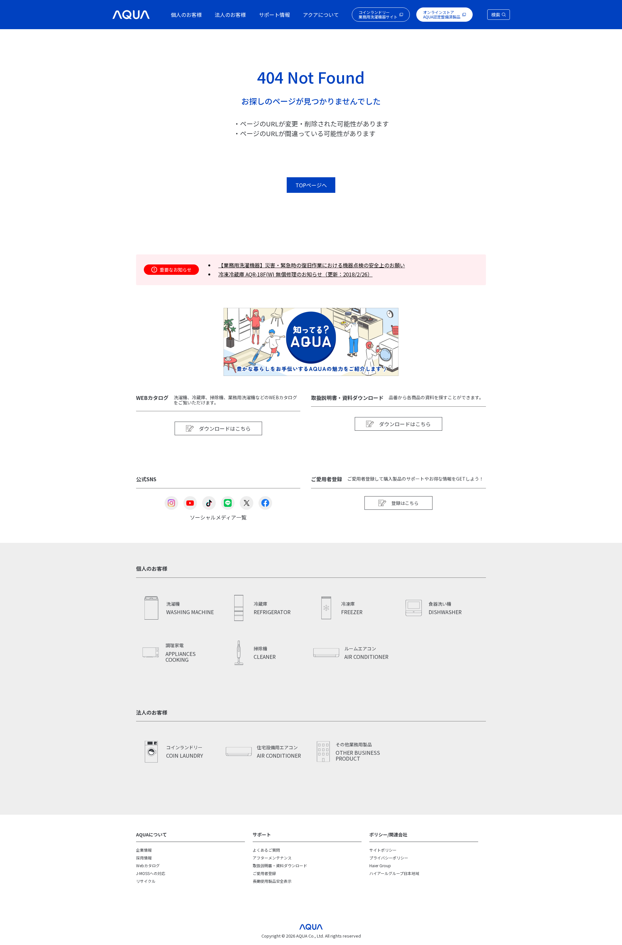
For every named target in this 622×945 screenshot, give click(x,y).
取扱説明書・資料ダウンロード (280, 865)
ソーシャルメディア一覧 (218, 516)
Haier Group (380, 865)
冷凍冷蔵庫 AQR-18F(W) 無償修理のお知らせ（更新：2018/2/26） (295, 274)
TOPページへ (311, 185)
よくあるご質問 (266, 850)
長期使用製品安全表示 (272, 881)
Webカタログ (148, 865)
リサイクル (146, 881)
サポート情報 (274, 14)
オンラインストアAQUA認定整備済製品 (441, 14)
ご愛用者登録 (264, 873)
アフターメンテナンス (272, 857)
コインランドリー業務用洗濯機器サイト (378, 14)
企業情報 (144, 850)
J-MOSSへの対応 (150, 873)
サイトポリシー (383, 850)
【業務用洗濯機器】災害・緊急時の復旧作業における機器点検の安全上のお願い (311, 265)
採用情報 (144, 857)
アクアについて (321, 14)
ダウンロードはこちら (225, 428)
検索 (495, 14)
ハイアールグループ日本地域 (394, 873)
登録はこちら (405, 503)
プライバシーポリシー (388, 857)
